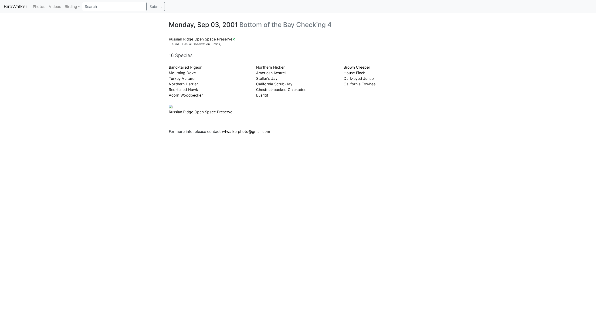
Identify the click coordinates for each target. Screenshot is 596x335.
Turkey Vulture (181, 78)
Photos (39, 6)
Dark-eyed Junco (359, 78)
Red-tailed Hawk (183, 89)
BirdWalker (15, 6)
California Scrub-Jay (274, 84)
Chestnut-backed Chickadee (281, 89)
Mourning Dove (182, 72)
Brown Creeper (357, 67)
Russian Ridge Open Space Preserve (200, 39)
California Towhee (360, 84)
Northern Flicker (270, 67)
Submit (155, 6)
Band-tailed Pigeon (185, 67)
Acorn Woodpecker (186, 95)
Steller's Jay (267, 78)
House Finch (354, 72)
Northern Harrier (183, 84)
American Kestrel (271, 72)
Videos (55, 6)
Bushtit (262, 95)
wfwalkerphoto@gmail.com (246, 131)
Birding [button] (71, 6)
